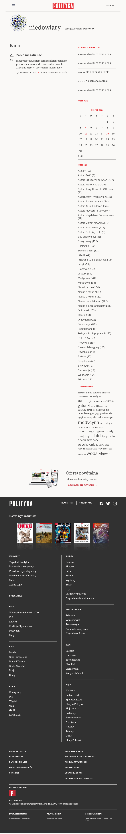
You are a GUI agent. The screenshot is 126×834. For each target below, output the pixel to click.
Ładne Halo (26, 818)
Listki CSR (14, 714)
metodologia (106, 423)
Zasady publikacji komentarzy (79, 757)
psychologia (87, 445)
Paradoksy (84, 324)
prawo (80, 436)
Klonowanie (84, 269)
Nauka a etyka (86, 292)
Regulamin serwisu (74, 751)
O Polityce (14, 773)
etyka (98, 396)
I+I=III (81, 255)
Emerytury (15, 692)
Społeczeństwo (74, 699)
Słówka (82, 356)
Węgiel (13, 701)
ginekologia (93, 409)
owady (109, 431)
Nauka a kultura (87, 296)
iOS (10, 800)
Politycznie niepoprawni (91, 333)
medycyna (88, 422)
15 (107, 133)
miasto (81, 427)
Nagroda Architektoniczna (80, 598)
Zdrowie (82, 379)
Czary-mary (84, 241)
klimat (97, 417)
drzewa (90, 396)
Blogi (68, 645)
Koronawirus (15, 596)
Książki (70, 562)
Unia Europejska (18, 657)
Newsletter (67, 503)
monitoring (85, 431)
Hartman (71, 655)
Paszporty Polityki (76, 593)
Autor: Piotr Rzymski (89, 232)
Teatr (68, 584)
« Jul (80, 155)
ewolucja (85, 401)
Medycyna (84, 278)
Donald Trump (17, 661)
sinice (105, 448)
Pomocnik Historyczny (21, 566)
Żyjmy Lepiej (16, 584)
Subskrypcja (85, 503)
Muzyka (70, 566)
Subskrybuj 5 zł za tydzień (81, 485)
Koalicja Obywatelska (20, 626)
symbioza (82, 454)
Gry (68, 589)
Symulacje (84, 370)
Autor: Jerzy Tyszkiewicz (92, 196)
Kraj (11, 607)
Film (68, 571)
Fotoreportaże (73, 717)
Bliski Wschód (17, 666)
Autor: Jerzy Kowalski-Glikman (95, 189)
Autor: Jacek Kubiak (89, 184)
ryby (100, 448)
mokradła (98, 427)
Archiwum (71, 722)
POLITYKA (84, 338)
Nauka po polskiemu (89, 301)
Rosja (12, 670)
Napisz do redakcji (18, 762)
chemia (106, 392)
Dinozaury (82, 397)
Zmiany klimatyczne (77, 629)
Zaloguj (110, 6)
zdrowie (104, 454)
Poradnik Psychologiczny (22, 571)
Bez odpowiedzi (87, 236)
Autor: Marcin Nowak (90, 223)
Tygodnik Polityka (19, 562)
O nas (69, 735)
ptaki (100, 444)
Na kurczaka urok (99, 54)
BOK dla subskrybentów (21, 768)
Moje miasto (72, 708)
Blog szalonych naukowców (54, 73)
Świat (12, 647)
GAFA (12, 710)
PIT (11, 696)
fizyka (110, 401)
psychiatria (93, 435)
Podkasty (71, 713)
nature (101, 431)
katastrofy (88, 417)
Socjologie (84, 361)
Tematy (70, 731)
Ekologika (83, 246)
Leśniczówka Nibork (93, 814)
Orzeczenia (84, 319)
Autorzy (70, 726)
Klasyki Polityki (74, 704)
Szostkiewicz (73, 659)
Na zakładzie (85, 287)
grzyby (100, 413)
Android (18, 800)
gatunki (84, 405)
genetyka (82, 410)
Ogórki (81, 315)
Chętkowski (72, 668)
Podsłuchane (85, 328)
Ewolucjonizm (85, 250)
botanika (97, 392)
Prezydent (14, 630)
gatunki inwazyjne (99, 406)
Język (81, 264)
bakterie (81, 392)
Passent (70, 650)
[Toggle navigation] (13, 5)
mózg (96, 431)
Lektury (82, 273)
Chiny (12, 675)
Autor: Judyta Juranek (90, 201)
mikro (89, 427)
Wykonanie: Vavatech (54, 818)
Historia (70, 690)
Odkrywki (83, 310)
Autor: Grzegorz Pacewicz (92, 180)
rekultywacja (92, 449)
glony (93, 413)
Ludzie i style (73, 695)
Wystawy (71, 580)
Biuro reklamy (16, 757)
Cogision (18, 818)
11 (86, 133)
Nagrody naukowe (75, 633)
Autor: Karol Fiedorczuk (91, 206)
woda (92, 453)
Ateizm (82, 170)
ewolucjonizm (99, 401)
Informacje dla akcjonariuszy (80, 779)
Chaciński (71, 664)
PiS (11, 617)
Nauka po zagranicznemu (92, 305)
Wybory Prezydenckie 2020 (24, 612)
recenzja (82, 448)
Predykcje (83, 342)
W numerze (14, 556)
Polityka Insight (54, 814)
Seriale (69, 575)
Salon (12, 580)
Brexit (12, 652)
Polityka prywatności (76, 762)
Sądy (11, 635)
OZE (11, 705)
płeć (107, 445)
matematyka (107, 417)
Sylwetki (83, 365)
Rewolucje (84, 352)
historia (108, 413)
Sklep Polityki (73, 740)
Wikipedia (83, 375)
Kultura (69, 556)
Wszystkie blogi (74, 673)
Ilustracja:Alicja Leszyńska (93, 259)
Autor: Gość (84, 175)
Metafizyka (84, 282)
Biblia (89, 392)
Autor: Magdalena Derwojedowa (96, 215)
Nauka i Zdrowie (73, 610)
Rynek (12, 686)
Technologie (72, 624)
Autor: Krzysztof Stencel (92, 210)
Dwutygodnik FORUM (18, 814)
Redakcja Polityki (17, 751)
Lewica (13, 621)
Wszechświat (73, 620)
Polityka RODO (72, 768)
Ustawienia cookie (74, 773)
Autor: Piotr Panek (88, 227)
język (80, 417)
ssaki (111, 449)
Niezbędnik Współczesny (22, 575)
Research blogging (88, 347)
